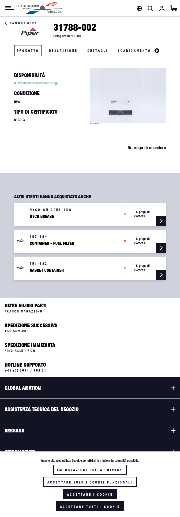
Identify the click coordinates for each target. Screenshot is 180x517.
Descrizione (63, 50)
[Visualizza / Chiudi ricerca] (150, 8)
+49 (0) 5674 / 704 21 (26, 370)
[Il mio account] (162, 8)
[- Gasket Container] (161, 275)
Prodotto (28, 50)
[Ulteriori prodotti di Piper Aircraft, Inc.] (30, 32)
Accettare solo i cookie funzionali (90, 482)
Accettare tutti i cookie (90, 507)
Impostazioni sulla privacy (90, 470)
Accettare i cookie (90, 494)
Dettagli (97, 50)
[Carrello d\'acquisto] (173, 8)
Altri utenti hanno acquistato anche (52, 196)
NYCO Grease (42, 216)
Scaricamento (138, 50)
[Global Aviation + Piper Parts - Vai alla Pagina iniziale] (39, 8)
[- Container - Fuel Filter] (161, 248)
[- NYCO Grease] (161, 221)
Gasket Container (47, 270)
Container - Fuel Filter (52, 243)
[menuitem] (7, 8)
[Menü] (7, 8)
